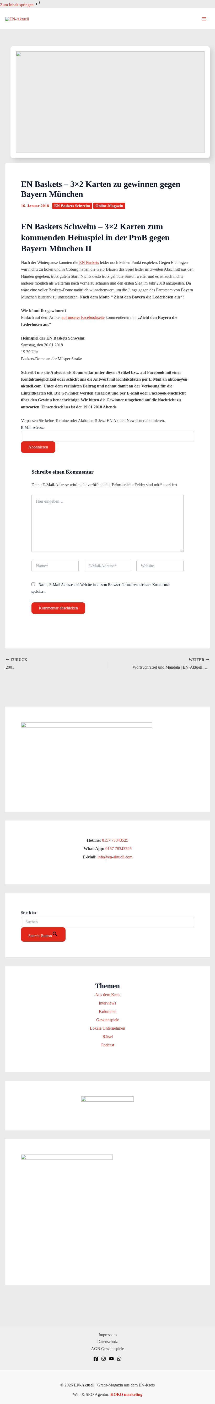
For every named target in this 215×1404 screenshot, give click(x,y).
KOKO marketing (126, 1394)
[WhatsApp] (119, 1358)
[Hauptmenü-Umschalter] (204, 19)
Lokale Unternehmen (107, 1028)
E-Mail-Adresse (32, 428)
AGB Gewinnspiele (107, 1348)
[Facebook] (95, 1358)
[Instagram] (103, 1358)
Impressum (108, 1335)
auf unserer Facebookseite (83, 317)
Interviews (107, 1003)
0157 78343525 (115, 840)
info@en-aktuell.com (114, 857)
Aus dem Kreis (107, 994)
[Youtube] (111, 1358)
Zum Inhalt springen (17, 5)
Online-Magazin (109, 206)
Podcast (107, 1045)
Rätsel (108, 1036)
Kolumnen (107, 1011)
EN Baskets (89, 262)
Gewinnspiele (107, 1020)
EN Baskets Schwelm (72, 206)
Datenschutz (107, 1341)
